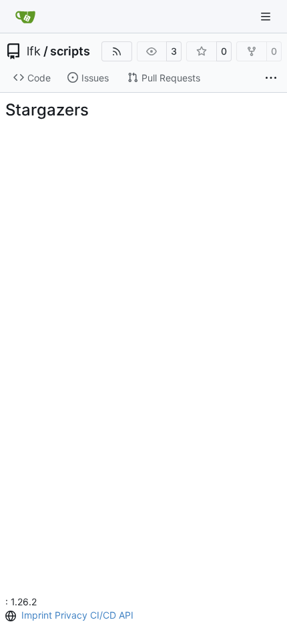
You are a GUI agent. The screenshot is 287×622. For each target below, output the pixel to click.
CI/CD (103, 615)
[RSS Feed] (116, 51)
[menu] (12, 616)
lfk (34, 51)
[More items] (271, 78)
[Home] (25, 17)
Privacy (71, 615)
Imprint (36, 615)
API (126, 615)
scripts (70, 51)
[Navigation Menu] (267, 16)
